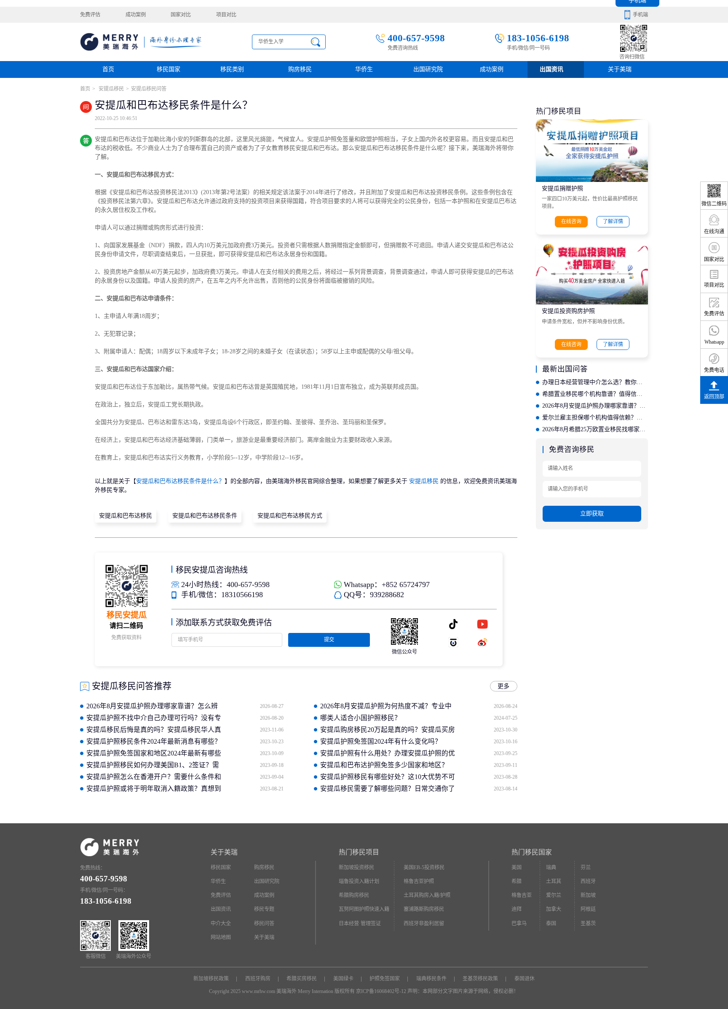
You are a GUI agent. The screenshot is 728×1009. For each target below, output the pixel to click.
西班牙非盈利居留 (424, 923)
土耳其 (553, 881)
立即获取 (592, 513)
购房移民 (300, 69)
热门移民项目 (359, 852)
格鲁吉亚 (521, 895)
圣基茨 (588, 923)
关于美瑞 (620, 69)
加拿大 (553, 909)
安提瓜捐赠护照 (562, 188)
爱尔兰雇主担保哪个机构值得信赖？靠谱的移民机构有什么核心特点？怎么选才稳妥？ (595, 417)
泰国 (551, 923)
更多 (503, 686)
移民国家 (168, 69)
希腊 (516, 881)
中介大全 (221, 923)
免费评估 (90, 15)
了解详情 (613, 221)
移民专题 (264, 909)
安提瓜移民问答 (148, 89)
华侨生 (364, 69)
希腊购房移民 (354, 895)
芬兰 (586, 867)
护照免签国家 (384, 979)
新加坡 (588, 895)
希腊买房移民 (301, 979)
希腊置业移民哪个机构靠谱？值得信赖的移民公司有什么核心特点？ (595, 394)
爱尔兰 (553, 895)
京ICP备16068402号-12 (381, 991)
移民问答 (264, 923)
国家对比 (181, 15)
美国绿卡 (343, 979)
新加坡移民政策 (211, 979)
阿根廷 (588, 909)
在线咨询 (571, 221)
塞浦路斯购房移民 (424, 909)
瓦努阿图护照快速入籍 (364, 909)
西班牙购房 (257, 979)
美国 (516, 867)
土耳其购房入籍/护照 (427, 895)
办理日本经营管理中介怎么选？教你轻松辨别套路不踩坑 (595, 382)
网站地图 (221, 937)
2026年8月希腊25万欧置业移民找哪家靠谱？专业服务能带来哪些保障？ (595, 429)
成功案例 (136, 15)
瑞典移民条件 (431, 979)
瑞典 (551, 867)
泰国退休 (524, 979)
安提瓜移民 (110, 89)
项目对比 (226, 15)
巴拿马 (519, 923)
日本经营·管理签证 (360, 923)
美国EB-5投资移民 (424, 867)
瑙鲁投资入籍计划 (359, 881)
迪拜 (516, 909)
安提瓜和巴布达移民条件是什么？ (180, 481)
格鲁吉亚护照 (419, 881)
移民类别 (232, 69)
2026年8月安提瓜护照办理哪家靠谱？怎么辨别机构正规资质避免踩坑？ (595, 406)
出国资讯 (221, 909)
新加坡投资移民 (356, 867)
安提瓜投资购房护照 (568, 311)
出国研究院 (428, 69)
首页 (108, 69)
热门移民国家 (531, 852)
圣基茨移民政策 (480, 979)
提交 (329, 640)
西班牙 (588, 881)
